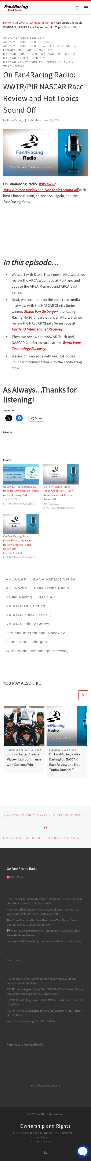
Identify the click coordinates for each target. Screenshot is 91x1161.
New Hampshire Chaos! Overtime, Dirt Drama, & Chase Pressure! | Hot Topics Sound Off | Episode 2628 (45, 901)
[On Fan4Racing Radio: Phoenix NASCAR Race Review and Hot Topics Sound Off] (21, 524)
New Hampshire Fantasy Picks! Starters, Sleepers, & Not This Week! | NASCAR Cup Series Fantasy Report (42, 912)
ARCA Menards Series (40, 22)
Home (7, 22)
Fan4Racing (15, 120)
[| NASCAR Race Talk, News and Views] (16, 7)
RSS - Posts (16, 877)
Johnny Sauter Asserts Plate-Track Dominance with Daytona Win (24, 759)
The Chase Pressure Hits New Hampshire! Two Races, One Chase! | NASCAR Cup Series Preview (41, 923)
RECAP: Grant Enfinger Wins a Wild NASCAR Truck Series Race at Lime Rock (44, 1002)
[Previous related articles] (73, 695)
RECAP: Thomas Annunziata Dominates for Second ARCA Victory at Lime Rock (45, 1013)
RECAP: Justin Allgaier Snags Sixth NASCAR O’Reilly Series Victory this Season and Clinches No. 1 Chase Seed (45, 992)
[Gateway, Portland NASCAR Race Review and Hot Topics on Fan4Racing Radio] (21, 474)
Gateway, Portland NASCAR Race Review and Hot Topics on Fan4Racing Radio (21, 491)
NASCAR (18, 22)
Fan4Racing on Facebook (25, 1044)
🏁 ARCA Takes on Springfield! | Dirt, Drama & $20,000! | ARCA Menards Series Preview (43, 933)
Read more (14, 960)
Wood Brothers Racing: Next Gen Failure (31, 1021)
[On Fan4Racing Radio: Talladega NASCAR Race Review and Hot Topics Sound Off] (61, 474)
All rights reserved (41, 1141)
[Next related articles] (83, 695)
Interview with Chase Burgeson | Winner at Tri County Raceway (44, 941)
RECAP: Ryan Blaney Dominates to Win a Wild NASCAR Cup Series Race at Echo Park (41, 981)
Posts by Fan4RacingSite (45, 1085)
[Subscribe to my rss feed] (45, 1153)
